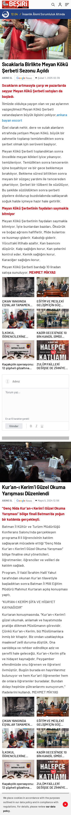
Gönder (14, 426)
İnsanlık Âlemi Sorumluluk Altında (43, 14)
